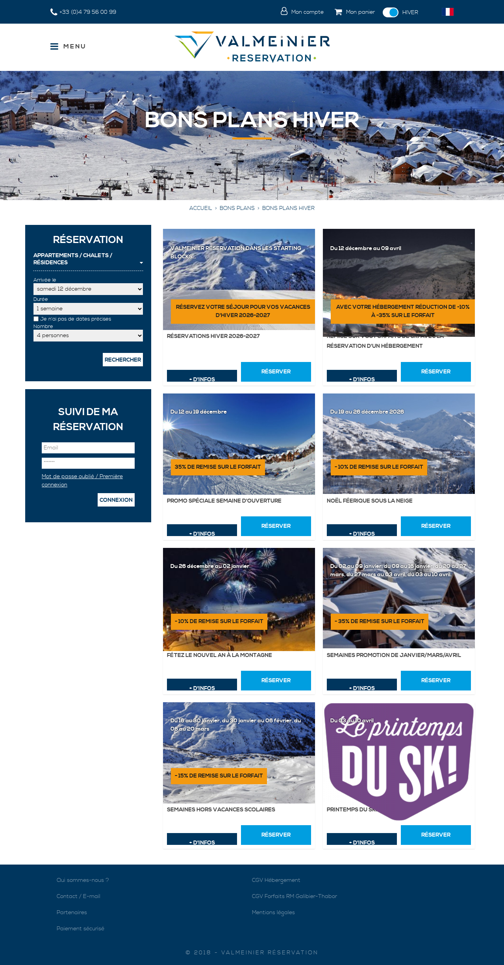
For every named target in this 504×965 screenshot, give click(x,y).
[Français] (448, 12)
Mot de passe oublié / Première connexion (82, 480)
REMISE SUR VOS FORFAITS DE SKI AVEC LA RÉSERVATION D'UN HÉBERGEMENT (385, 341)
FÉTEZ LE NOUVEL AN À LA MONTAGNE (219, 655)
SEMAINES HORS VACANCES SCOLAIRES (221, 809)
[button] (353, 12)
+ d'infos (202, 379)
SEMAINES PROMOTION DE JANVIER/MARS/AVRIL (394, 655)
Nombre (43, 326)
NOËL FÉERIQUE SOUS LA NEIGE (370, 501)
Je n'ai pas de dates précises (75, 319)
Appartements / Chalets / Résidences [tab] (72, 259)
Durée (40, 299)
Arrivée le (44, 280)
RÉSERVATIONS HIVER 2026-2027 (213, 336)
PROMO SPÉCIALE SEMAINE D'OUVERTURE (224, 501)
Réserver (276, 371)
